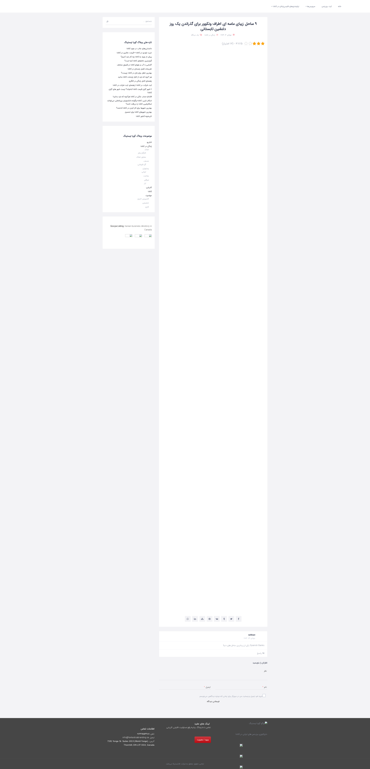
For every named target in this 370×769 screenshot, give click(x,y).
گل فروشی (142, 164)
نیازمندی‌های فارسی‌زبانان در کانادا (286, 6)
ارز (145, 183)
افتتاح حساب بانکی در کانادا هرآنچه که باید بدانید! (132, 96)
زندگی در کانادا (210, 35)
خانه (339, 6)
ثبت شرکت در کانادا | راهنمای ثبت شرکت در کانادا (132, 85)
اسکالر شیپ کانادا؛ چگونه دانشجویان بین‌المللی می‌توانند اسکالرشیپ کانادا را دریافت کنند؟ (129, 102)
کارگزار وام (142, 152)
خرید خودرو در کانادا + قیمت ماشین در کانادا (134, 52)
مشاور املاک (141, 157)
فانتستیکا (176, 763)
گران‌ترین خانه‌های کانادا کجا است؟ (138, 60)
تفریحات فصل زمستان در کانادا (140, 68)
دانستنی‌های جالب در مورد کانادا (139, 48)
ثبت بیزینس (327, 6)
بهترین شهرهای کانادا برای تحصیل (138, 112)
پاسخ (259, 653)
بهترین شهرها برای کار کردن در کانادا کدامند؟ (134, 108)
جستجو (109, 21)
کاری (147, 206)
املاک (147, 149)
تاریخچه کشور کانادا (144, 116)
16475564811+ (143, 734)
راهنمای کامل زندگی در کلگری (140, 81)
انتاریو (149, 142)
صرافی (146, 179)
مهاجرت (149, 195)
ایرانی (144, 171)
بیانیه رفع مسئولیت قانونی (184, 727)
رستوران (146, 168)
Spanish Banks (210, 500)
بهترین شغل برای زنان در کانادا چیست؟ (136, 72)
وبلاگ (199, 727)
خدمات (146, 161)
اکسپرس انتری (143, 198)
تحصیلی (145, 202)
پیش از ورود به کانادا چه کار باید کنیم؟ (136, 56)
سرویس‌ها (311, 6)
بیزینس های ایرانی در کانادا (247, 734)
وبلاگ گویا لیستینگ (203, 595)
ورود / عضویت (203, 739)
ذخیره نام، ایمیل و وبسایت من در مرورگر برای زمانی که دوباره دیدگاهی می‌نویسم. (231, 696)
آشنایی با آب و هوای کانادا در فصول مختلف (134, 64)
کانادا (150, 191)
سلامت (146, 175)
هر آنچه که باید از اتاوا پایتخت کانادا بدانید (135, 77)
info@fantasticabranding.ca (136, 737)
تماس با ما (206, 727)
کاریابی (149, 187)
